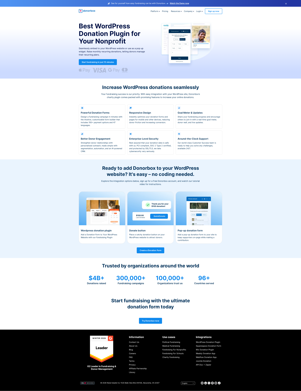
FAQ (131, 357)
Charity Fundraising (171, 357)
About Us (133, 346)
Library (132, 372)
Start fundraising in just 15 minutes (98, 62)
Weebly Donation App (205, 353)
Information (136, 337)
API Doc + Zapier (203, 365)
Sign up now (213, 11)
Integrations (204, 337)
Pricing (165, 11)
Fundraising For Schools (173, 353)
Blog (131, 349)
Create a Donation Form (150, 250)
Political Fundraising (171, 342)
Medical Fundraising (171, 346)
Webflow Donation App (206, 357)
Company (188, 11)
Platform (154, 11)
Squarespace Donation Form (208, 346)
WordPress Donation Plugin (208, 342)
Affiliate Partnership (138, 368)
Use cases (168, 337)
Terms (131, 361)
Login (198, 11)
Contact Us (134, 342)
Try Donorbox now (150, 321)
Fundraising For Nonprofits (174, 349)
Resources (175, 11)
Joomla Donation (203, 361)
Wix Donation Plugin (205, 349)
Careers (132, 353)
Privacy (132, 365)
